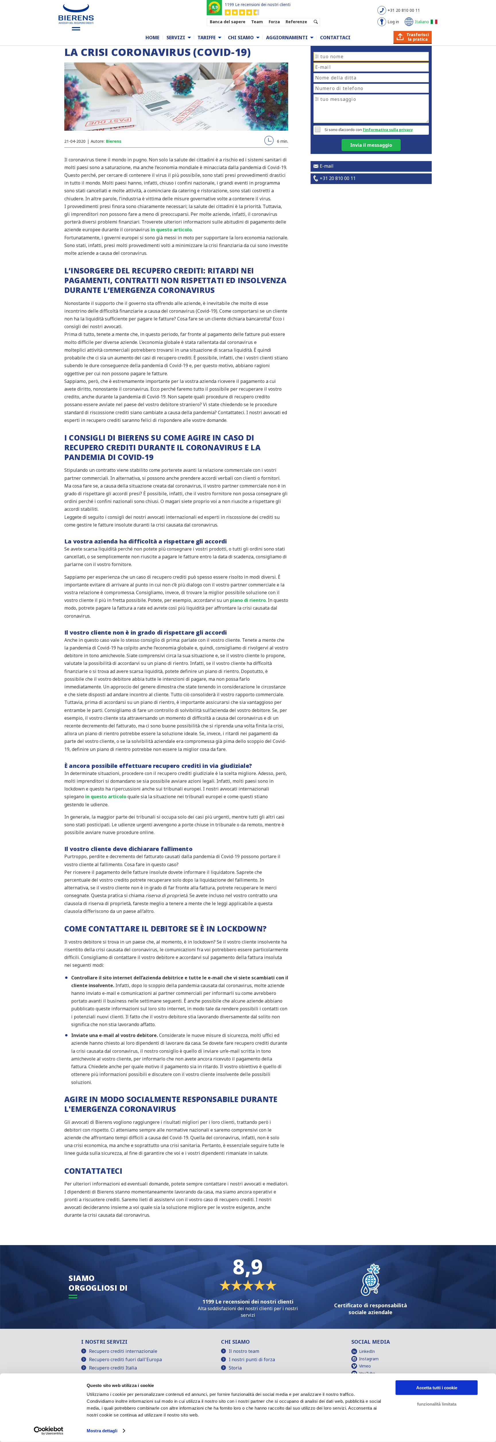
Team (257, 21)
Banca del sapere (227, 21)
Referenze (296, 21)
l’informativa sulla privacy (388, 129)
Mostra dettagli (102, 1430)
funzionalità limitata (436, 1403)
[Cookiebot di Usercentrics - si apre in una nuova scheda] (49, 1431)
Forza (274, 21)
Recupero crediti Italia (113, 1368)
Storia (235, 1368)
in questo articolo (171, 229)
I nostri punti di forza (252, 1359)
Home (152, 37)
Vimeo (365, 1366)
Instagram (369, 1358)
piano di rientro (248, 600)
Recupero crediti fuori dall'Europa (125, 1359)
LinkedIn (367, 1351)
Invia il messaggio (371, 145)
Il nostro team (244, 1351)
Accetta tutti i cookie (436, 1387)
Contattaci (335, 37)
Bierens (113, 141)
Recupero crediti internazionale (123, 1351)
